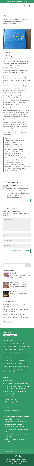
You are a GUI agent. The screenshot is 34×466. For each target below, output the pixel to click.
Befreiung (24, 343)
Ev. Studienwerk (9, 394)
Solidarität (15, 366)
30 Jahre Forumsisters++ (12, 439)
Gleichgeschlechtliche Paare (10, 352)
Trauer (27, 366)
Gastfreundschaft (26, 346)
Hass (19, 352)
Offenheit (6, 360)
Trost (5, 369)
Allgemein (6, 21)
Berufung (22, 314)
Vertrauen (25, 369)
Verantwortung (11, 369)
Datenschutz (22, 451)
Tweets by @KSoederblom (11, 411)
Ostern (11, 360)
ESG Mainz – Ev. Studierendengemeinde (16, 383)
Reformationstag (8, 363)
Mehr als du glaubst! (11, 402)
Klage (17, 355)
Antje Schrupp (9, 380)
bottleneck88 (11, 186)
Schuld (5, 366)
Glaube (10, 349)
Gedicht (20, 21)
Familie (14, 346)
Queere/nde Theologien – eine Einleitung (17, 434)
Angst (10, 343)
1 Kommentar (17, 23)
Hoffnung (6, 355)
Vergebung (19, 369)
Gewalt (5, 349)
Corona (9, 346)
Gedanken (15, 21)
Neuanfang (23, 357)
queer (16, 360)
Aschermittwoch (17, 343)
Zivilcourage (15, 371)
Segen (10, 366)
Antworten (26, 201)
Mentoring (6, 357)
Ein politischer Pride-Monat (13, 429)
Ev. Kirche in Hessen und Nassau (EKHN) (16, 391)
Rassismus (21, 360)
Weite (5, 371)
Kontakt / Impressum (11, 451)
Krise (21, 355)
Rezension (21, 363)
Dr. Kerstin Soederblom (12, 19)
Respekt (15, 363)
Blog (10, 21)
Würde (9, 371)
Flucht (18, 346)
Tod (24, 366)
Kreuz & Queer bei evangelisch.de (17, 416)
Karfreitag (12, 355)
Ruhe (26, 363)
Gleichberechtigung (18, 349)
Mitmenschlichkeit (14, 357)
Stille (20, 366)
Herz (23, 352)
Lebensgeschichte (8, 23)
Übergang (22, 371)
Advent (5, 343)
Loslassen (26, 355)
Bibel (5, 346)
